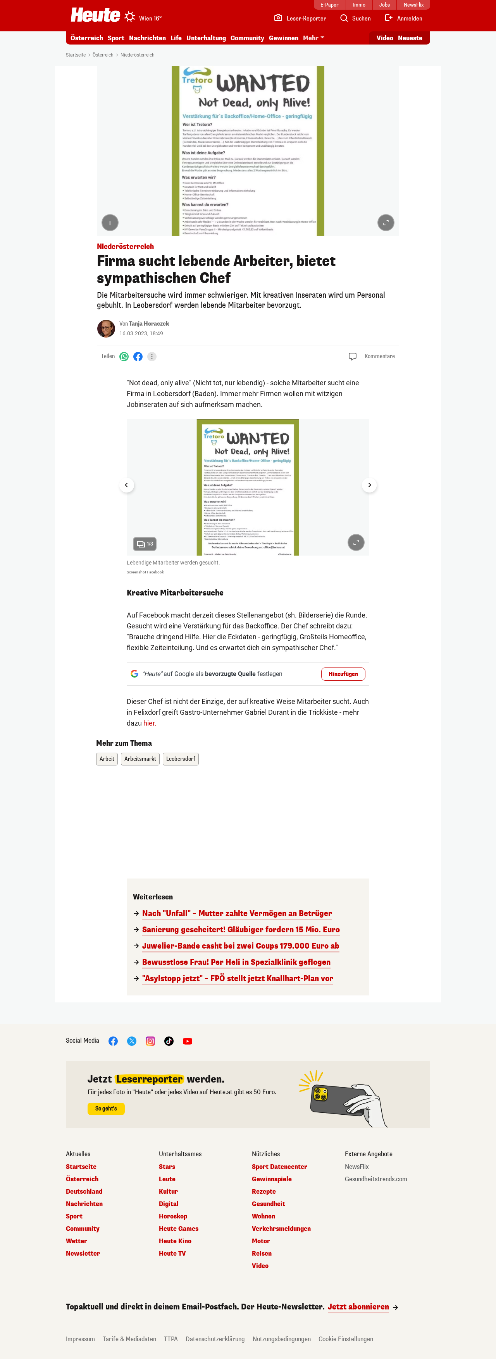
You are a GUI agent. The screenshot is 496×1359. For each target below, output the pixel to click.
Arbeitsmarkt (140, 759)
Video (385, 38)
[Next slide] (369, 485)
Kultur (168, 1192)
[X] (131, 1041)
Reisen (262, 1254)
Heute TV (172, 1254)
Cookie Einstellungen (346, 1339)
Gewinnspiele (272, 1179)
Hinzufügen (343, 674)
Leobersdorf (180, 759)
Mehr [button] (311, 38)
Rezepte (264, 1192)
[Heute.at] (96, 14)
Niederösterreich (138, 55)
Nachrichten (84, 1204)
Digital (169, 1204)
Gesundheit (268, 1204)
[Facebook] (138, 356)
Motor (261, 1241)
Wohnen (263, 1216)
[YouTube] (187, 1041)
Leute (167, 1179)
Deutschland (84, 1192)
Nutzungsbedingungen (282, 1339)
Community (247, 38)
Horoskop (173, 1216)
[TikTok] (169, 1041)
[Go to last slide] (126, 485)
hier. (150, 723)
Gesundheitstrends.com (376, 1179)
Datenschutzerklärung (215, 1339)
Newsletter (83, 1254)
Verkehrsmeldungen (281, 1229)
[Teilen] (152, 356)
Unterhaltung (206, 38)
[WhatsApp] (124, 356)
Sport (116, 38)
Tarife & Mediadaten (129, 1339)
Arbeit (107, 759)
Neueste (410, 38)
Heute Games (178, 1229)
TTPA (171, 1339)
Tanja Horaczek (149, 324)
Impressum (80, 1339)
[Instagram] (150, 1041)
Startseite (76, 55)
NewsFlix (357, 1167)
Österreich (87, 38)
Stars (167, 1167)
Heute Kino (175, 1241)
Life (176, 38)
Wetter (76, 1241)
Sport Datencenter (279, 1167)
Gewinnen (283, 38)
